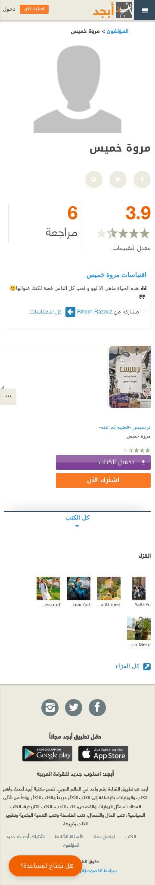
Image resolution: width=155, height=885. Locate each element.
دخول (9, 8)
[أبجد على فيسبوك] (97, 708)
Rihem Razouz (94, 311)
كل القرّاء (128, 666)
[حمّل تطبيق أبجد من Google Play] (47, 753)
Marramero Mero (139, 644)
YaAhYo (143, 604)
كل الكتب (77, 517)
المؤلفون (116, 30)
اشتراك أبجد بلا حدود (25, 836)
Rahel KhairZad (78, 604)
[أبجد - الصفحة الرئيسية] (102, 10)
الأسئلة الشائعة (69, 836)
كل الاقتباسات (46, 311)
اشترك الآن (103, 480)
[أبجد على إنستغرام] (49, 708)
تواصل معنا (104, 836)
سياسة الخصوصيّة (99, 870)
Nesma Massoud (48, 604)
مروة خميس (139, 435)
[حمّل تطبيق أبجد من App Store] (103, 753)
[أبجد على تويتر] (73, 708)
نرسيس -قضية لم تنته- (125, 427)
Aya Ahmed (109, 604)
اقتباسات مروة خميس (116, 274)
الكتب (130, 836)
